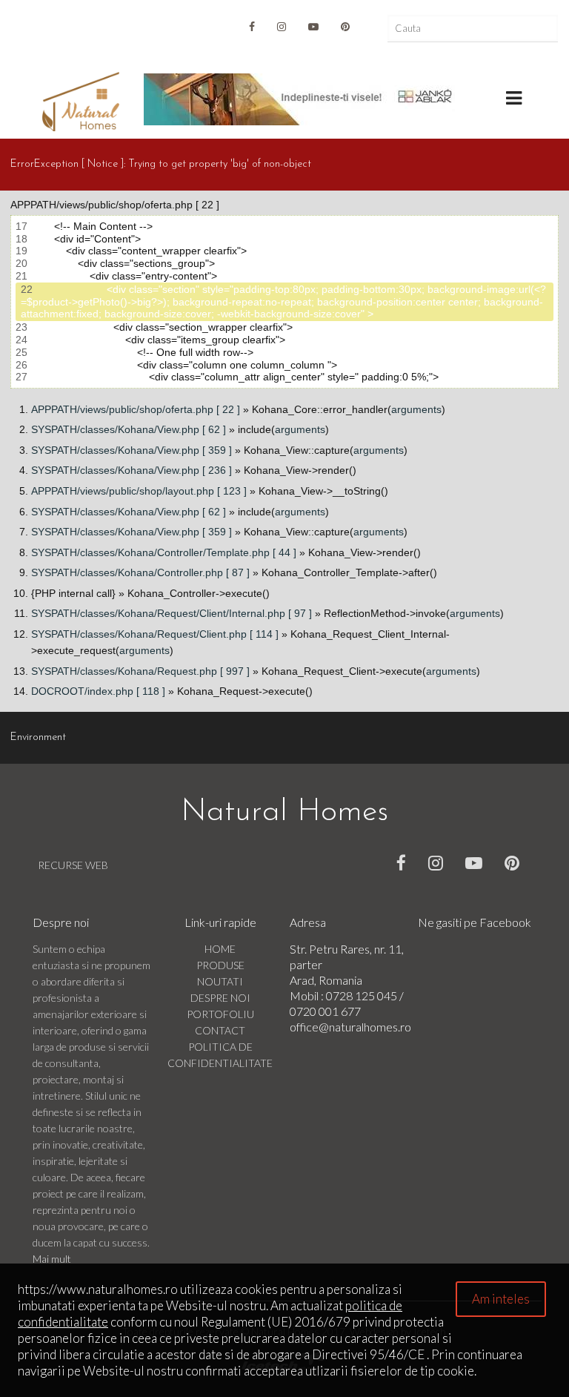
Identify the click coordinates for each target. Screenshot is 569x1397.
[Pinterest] (345, 26)
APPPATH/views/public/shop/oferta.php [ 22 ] (135, 409)
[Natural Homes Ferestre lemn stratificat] (80, 102)
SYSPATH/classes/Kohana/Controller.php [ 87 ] (140, 572)
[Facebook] (401, 862)
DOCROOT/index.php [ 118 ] (98, 691)
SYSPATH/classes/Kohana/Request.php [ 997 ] (140, 671)
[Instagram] (281, 26)
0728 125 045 (362, 995)
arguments (416, 409)
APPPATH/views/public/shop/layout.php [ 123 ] (139, 491)
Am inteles (501, 1299)
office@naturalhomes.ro (350, 1027)
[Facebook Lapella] (252, 26)
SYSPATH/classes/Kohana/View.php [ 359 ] (131, 450)
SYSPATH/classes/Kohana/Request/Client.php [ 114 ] (155, 634)
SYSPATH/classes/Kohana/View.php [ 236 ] (131, 470)
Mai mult (52, 1258)
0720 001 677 (325, 1011)
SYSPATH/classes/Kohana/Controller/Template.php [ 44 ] (163, 552)
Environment (38, 737)
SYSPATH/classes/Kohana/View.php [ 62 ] (128, 429)
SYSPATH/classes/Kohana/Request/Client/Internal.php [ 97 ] (171, 613)
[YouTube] (313, 26)
